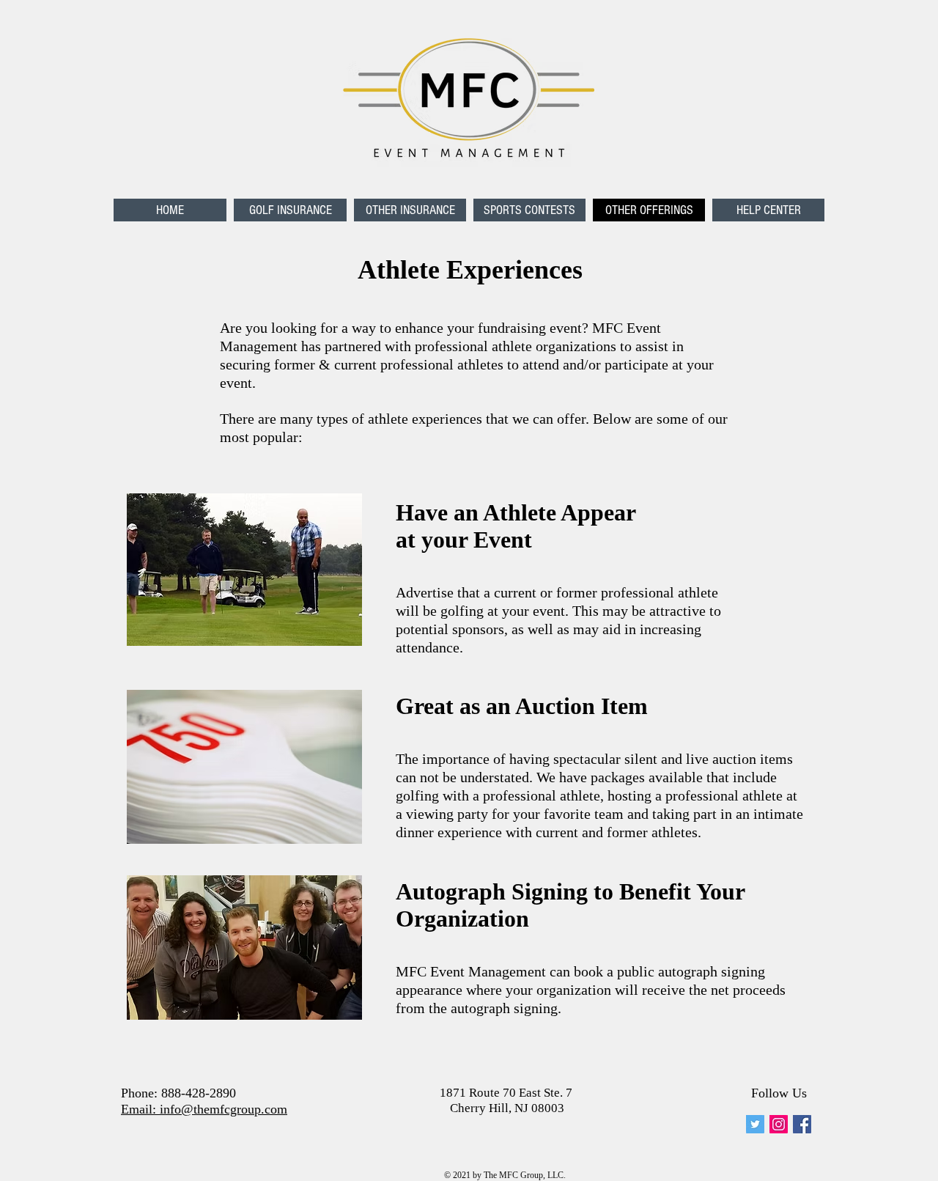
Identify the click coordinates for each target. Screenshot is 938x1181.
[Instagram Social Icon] (778, 1124)
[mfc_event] (755, 1124)
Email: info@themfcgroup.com (204, 1109)
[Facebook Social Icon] (802, 1124)
